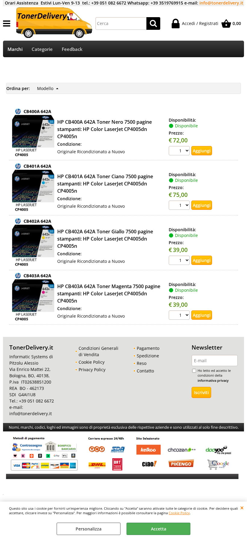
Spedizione (148, 356)
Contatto (145, 371)
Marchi (15, 49)
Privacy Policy (92, 369)
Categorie (42, 49)
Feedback (72, 49)
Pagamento (148, 348)
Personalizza (89, 529)
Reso (141, 363)
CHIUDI (242, 508)
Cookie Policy (179, 513)
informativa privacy (213, 380)
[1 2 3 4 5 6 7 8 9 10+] (180, 151)
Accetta (158, 529)
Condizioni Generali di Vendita (98, 351)
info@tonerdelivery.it (221, 3)
